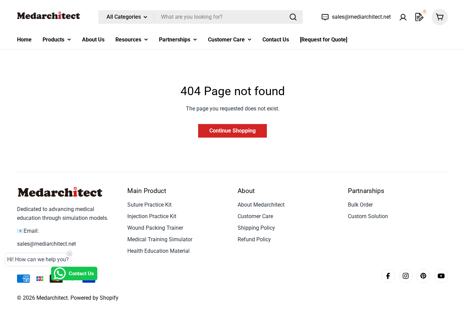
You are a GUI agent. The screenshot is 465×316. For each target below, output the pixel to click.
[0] (419, 17)
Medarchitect (52, 298)
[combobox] (200, 17)
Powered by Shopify (94, 298)
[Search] (293, 17)
